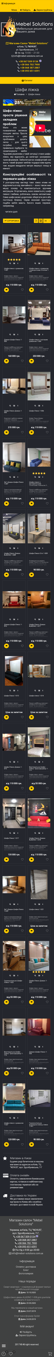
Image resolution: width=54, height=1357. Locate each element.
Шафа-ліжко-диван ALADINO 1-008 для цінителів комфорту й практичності (27, 1298)
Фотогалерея (26, 1273)
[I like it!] (22, 290)
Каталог (28, 80)
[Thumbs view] (36, 221)
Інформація (9, 3)
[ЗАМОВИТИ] (6, 290)
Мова (14, 10)
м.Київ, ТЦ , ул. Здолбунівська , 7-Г (28, 46)
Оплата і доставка (26, 1266)
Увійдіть (26, 10)
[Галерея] (14, 263)
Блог (26, 1270)
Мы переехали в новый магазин (27, 1308)
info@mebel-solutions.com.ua (28, 56)
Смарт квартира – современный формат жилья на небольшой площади (27, 1288)
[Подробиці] (17, 263)
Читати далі (11, 212)
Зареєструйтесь (44, 10)
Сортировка (12, 221)
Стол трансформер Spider (27, 1316)
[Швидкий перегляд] (10, 263)
